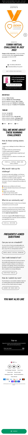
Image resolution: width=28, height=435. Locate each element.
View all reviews (9, 223)
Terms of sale (10, 372)
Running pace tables (9, 374)
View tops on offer (14, 85)
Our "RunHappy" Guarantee (10, 370)
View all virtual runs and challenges (14, 162)
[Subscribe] (23, 348)
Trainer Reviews (14, 376)
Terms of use (20, 370)
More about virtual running (14, 252)
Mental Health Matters (18, 374)
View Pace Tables (9, 272)
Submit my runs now (11, 288)
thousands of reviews (13, 203)
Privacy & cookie (17, 372)
